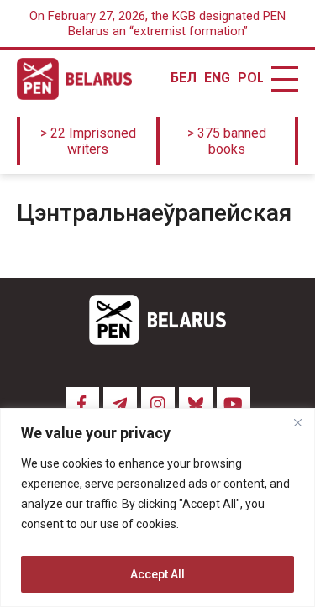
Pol (250, 78)
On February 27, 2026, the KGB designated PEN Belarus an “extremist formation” (157, 23)
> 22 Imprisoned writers (88, 141)
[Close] (297, 422)
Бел (183, 78)
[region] (157, 507)
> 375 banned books (226, 141)
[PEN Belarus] (74, 79)
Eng (216, 78)
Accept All (157, 574)
